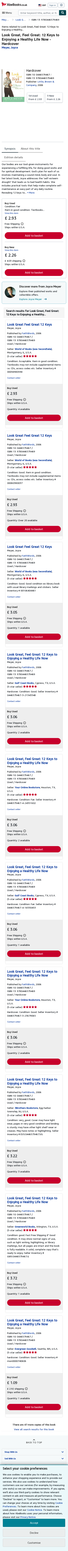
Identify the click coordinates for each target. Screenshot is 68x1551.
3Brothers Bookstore (26, 1107)
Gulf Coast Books (24, 682)
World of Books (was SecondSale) (33, 348)
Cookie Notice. (35, 1509)
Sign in (52, 5)
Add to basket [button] (34, 235)
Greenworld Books (25, 1226)
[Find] (62, 12)
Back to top (34, 1442)
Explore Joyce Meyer (30, 299)
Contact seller (13, 378)
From (35, 97)
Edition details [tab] (13, 157)
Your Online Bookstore (27, 787)
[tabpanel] (32, 178)
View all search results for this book (34, 1429)
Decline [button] (34, 1532)
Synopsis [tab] (10, 148)
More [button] (32, 192)
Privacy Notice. (28, 1516)
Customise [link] (34, 1542)
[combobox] (38, 12)
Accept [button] (34, 1522)
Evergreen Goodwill (25, 1348)
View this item (11, 213)
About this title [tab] (30, 148)
